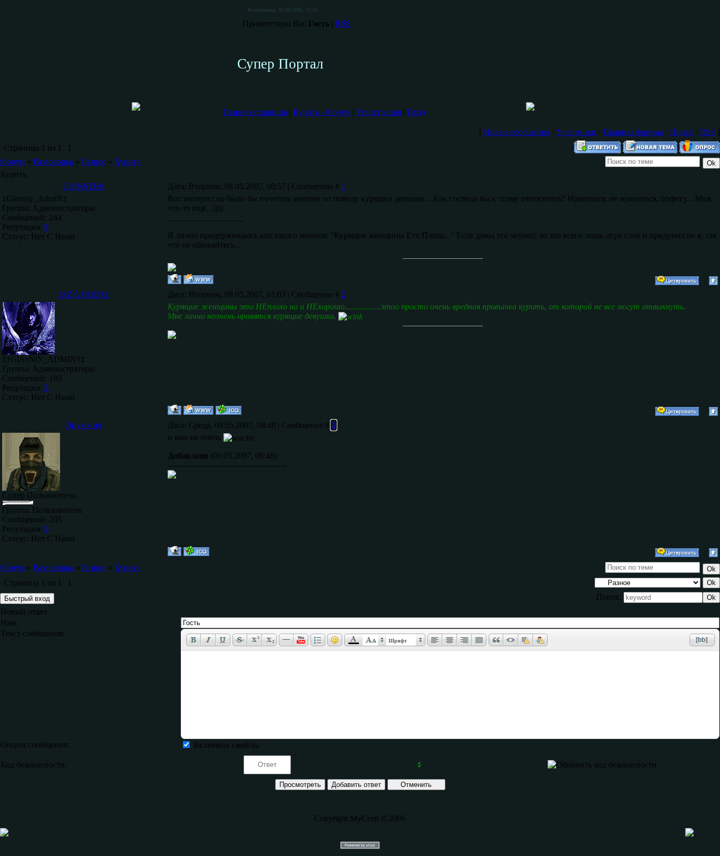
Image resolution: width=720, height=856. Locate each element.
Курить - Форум (322, 112)
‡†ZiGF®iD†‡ (84, 294)
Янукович (84, 425)
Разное (94, 161)
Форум (12, 161)
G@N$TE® (83, 186)
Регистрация (379, 112)
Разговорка (53, 161)
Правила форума (633, 132)
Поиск (681, 132)
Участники (576, 132)
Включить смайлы (226, 745)
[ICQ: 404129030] (196, 551)
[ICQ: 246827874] (228, 410)
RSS (343, 23)
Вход (416, 112)
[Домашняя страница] (198, 279)
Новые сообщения (517, 132)
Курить (127, 161)
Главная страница (255, 112)
